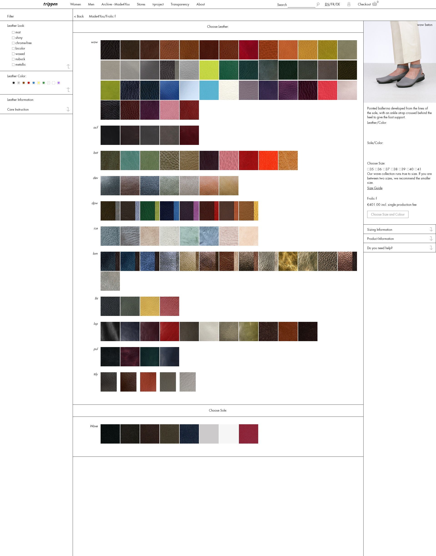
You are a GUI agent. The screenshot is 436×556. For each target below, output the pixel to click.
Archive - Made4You (116, 4)
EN (327, 4)
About (200, 4)
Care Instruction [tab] (18, 109)
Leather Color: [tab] (16, 76)
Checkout (364, 4)
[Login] (349, 4)
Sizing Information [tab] (379, 230)
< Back (79, 16)
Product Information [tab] (380, 239)
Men (91, 4)
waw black (424, 25)
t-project (158, 4)
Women (75, 4)
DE (338, 4)
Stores (141, 4)
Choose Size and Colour (388, 214)
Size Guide (374, 188)
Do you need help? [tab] (380, 248)
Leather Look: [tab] (16, 26)
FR (332, 4)
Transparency (180, 4)
